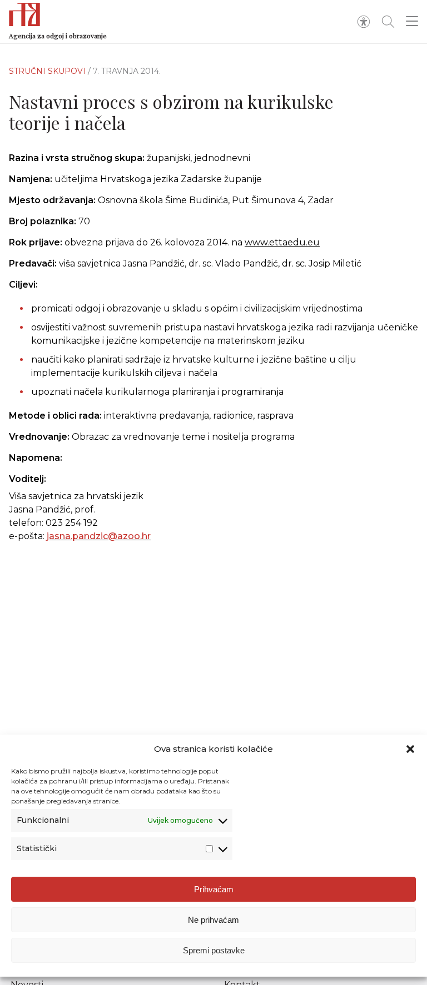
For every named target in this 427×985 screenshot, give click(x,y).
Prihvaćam (214, 889)
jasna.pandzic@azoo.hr (99, 536)
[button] (410, 749)
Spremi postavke (214, 950)
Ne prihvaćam (213, 919)
